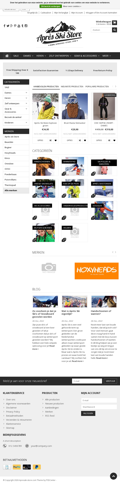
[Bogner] (53, 268)
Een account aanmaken (106, 12)
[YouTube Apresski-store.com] (18, 26)
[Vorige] (112, 252)
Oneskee (9, 163)
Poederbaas (11, 174)
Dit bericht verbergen (50, 6)
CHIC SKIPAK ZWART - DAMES (104, 124)
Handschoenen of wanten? (101, 312)
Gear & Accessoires (85, 55)
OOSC (7, 168)
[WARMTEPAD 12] (75, 158)
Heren (40, 55)
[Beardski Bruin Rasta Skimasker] (75, 106)
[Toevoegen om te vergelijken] (50, 140)
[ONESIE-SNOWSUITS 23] (45, 180)
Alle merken (11, 190)
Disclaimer (11, 407)
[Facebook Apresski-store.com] (4, 26)
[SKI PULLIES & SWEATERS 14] (104, 158)
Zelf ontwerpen (59, 55)
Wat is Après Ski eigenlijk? (71, 312)
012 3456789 (15, 445)
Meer (105, 55)
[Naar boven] (113, 476)
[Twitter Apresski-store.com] (8, 26)
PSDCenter (50, 480)
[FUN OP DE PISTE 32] (75, 180)
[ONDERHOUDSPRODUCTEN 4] (75, 202)
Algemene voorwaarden (18, 403)
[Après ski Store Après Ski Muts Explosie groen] (45, 106)
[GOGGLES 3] (104, 202)
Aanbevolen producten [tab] (46, 87)
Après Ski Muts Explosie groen (45, 124)
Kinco (7, 158)
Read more (77, 361)
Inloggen (90, 12)
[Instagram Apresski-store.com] (26, 26)
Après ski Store (12, 136)
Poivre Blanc (10, 179)
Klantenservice (13, 423)
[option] (45, 120)
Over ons (10, 399)
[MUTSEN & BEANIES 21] (45, 224)
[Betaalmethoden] (7, 467)
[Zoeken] (114, 29)
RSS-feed (49, 415)
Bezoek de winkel (13, 117)
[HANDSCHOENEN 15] (45, 158)
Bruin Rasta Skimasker (74, 123)
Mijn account (77, 12)
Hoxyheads (10, 152)
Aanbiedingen (52, 407)
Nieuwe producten (54, 403)
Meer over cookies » (72, 6)
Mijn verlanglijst (61, 12)
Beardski (9, 142)
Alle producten (52, 399)
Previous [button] (112, 86)
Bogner (8, 147)
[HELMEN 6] (75, 224)
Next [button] (115, 86)
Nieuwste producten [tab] (72, 87)
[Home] (7, 55)
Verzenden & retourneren (19, 419)
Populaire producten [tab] (97, 87)
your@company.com (41, 445)
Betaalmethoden (14, 415)
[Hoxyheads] (97, 271)
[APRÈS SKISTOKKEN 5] (104, 180)
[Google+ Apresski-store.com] (11, 26)
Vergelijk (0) (32, 12)
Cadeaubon (46, 12)
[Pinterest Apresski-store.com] (15, 26)
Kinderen (9, 122)
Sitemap (10, 427)
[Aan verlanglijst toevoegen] (55, 140)
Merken (49, 411)
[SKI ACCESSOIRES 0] (45, 202)
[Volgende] (115, 252)
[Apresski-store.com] (60, 33)
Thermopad (10, 185)
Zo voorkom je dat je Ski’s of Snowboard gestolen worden (44, 313)
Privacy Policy (13, 411)
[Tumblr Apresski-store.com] (22, 26)
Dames (27, 55)
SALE (16, 55)
